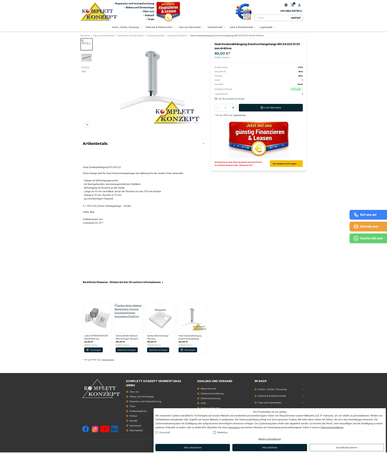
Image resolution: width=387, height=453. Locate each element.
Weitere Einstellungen (269, 439)
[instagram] (95, 429)
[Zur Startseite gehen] (97, 11)
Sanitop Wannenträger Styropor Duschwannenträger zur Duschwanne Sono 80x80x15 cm (158, 337)
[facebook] (85, 429)
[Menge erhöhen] (233, 107)
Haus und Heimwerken (103, 35)
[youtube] (105, 429)
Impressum (234, 427)
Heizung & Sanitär (155, 35)
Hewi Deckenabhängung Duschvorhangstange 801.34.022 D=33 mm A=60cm (190, 337)
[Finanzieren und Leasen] (168, 11)
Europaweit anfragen (286, 163)
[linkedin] (114, 429)
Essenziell (164, 432)
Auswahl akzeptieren (346, 447)
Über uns (147, 11)
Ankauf (148, 15)
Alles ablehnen (269, 447)
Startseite (85, 35)
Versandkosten (239, 115)
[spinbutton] (225, 107)
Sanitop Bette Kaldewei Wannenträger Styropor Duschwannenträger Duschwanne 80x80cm (127, 337)
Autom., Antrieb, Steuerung (271, 389)
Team (150, 19)
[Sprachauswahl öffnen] (286, 5)
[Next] (87, 125)
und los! (295, 17)
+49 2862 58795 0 (291, 11)
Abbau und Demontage (139, 7)
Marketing (222, 432)
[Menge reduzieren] (218, 107)
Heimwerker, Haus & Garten (131, 35)
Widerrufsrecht (206, 388)
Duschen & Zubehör (177, 35)
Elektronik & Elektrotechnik (270, 396)
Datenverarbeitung (208, 398)
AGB (201, 403)
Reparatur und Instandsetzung (134, 3)
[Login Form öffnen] (299, 5)
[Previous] (87, 42)
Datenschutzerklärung (331, 427)
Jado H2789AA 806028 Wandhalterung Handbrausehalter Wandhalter (96, 337)
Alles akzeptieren (193, 447)
